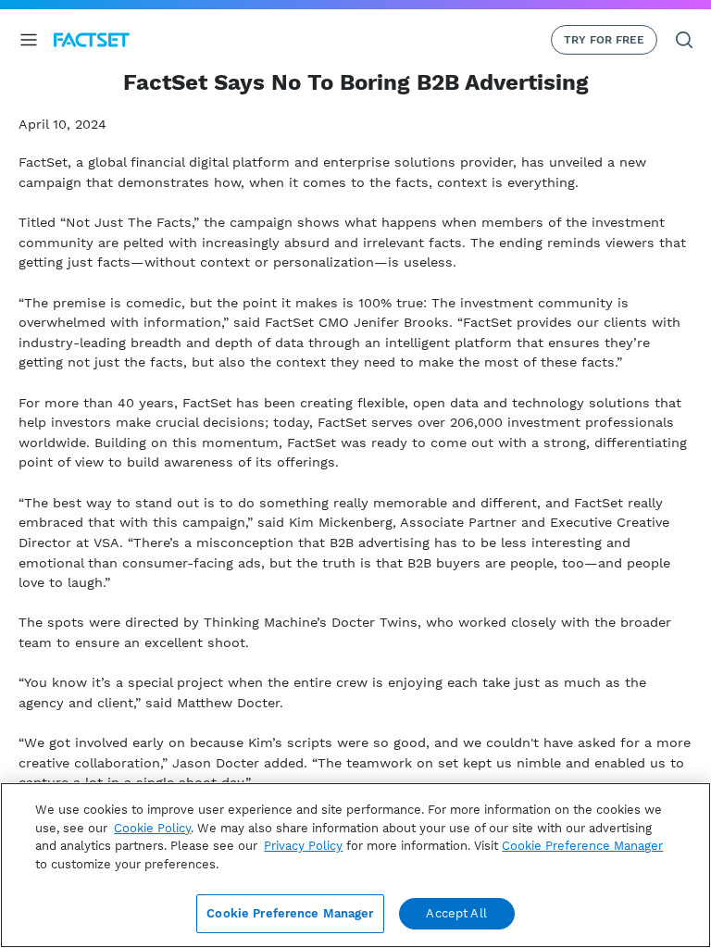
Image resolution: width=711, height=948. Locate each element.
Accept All (456, 913)
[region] (355, 865)
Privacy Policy (303, 846)
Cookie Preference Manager (289, 913)
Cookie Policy (152, 828)
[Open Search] (684, 39)
